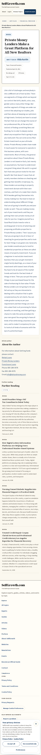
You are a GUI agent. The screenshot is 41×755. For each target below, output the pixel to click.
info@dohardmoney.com (16, 374)
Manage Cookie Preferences (13, 708)
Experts (4, 611)
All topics (5, 605)
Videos (4, 628)
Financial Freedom (27, 21)
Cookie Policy (7, 692)
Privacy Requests (8, 702)
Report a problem (9, 719)
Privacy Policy (7, 680)
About (4, 12)
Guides (4, 617)
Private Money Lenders (10, 361)
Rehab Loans (7, 357)
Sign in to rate (10, 77)
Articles (13, 21)
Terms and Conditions (10, 686)
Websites (5, 644)
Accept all (11, 744)
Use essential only (30, 744)
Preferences (20, 750)
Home (4, 21)
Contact (5, 668)
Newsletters (6, 650)
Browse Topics (18, 12)
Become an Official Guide (11, 662)
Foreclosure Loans (9, 364)
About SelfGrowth (8, 638)
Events (4, 656)
